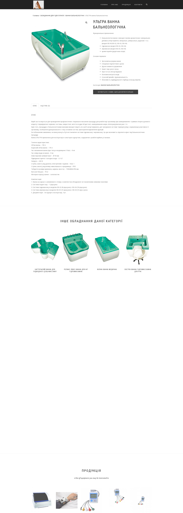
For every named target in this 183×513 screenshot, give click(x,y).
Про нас (114, 4)
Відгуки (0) (45, 106)
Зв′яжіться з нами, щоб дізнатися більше (115, 92)
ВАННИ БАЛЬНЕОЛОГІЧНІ (74, 16)
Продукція (126, 4)
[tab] (35, 106)
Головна (104, 4)
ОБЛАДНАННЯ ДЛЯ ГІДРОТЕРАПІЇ (52, 16)
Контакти (138, 4)
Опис (35, 106)
